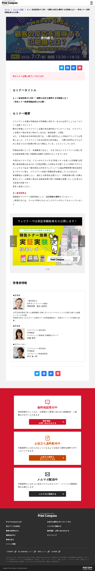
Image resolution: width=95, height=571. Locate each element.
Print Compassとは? (14, 522)
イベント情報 (11, 544)
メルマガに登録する (47, 494)
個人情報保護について (27, 551)
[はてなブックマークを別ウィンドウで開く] (73, 67)
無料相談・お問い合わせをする (47, 422)
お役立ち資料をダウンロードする (47, 458)
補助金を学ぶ (11, 535)
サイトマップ (52, 535)
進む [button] (81, 245)
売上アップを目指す (13, 526)
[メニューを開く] (91, 3)
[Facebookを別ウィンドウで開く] (67, 67)
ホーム (7, 9)
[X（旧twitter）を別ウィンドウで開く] (61, 67)
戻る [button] (13, 245)
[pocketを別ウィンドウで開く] (79, 67)
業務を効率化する (12, 531)
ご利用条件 (11, 551)
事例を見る (10, 539)
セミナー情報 (18, 9)
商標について (43, 551)
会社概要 (55, 551)
